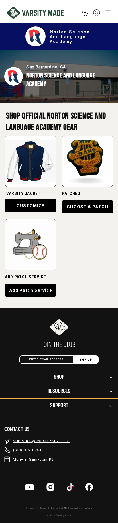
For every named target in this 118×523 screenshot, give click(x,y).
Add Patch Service (30, 290)
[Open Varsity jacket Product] (30, 161)
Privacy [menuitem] (30, 507)
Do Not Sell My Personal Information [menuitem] (71, 507)
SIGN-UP (86, 360)
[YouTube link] (29, 488)
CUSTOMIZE (30, 205)
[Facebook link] (89, 488)
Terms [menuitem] (43, 507)
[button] (108, 13)
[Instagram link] (50, 488)
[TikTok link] (70, 488)
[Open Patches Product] (30, 244)
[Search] (96, 13)
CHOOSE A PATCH (87, 206)
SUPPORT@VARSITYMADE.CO (41, 440)
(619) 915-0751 (27, 450)
